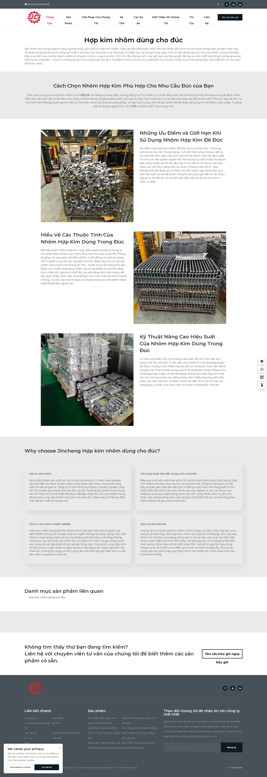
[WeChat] (261, 377)
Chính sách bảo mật (128, 767)
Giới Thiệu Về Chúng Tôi (165, 18)
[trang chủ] (34, 17)
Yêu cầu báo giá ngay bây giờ (222, 655)
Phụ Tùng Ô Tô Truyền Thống (139, 728)
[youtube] (233, 4)
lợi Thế (121, 18)
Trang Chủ (50, 18)
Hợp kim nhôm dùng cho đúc (47, 597)
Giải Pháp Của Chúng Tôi (96, 18)
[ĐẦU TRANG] (261, 385)
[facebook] (226, 4)
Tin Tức (191, 18)
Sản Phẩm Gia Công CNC (102, 728)
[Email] (261, 361)
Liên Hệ (207, 18)
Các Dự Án (138, 18)
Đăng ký (231, 747)
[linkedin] (240, 4)
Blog (27, 742)
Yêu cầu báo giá (230, 17)
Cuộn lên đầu (236, 767)
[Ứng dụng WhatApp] (261, 369)
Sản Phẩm (68, 18)
